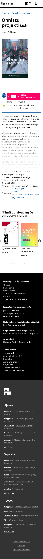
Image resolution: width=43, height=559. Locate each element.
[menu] (40, 3)
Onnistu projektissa (21, 13)
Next (39, 241)
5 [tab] (21, 263)
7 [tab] (28, 263)
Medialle (7, 359)
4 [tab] (18, 263)
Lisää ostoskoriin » (28, 96)
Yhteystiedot (9, 353)
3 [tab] (15, 263)
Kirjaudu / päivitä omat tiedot (17, 342)
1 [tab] (8, 263)
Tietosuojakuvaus (11, 368)
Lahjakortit (8, 288)
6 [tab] (24, 263)
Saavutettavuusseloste (14, 371)
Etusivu (5, 13)
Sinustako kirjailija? (12, 356)
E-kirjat (6, 297)
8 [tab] (31, 263)
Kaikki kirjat (18, 189)
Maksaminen (9, 291)
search (30, 4)
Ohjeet (6, 285)
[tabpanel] (10, 238)
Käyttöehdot (9, 365)
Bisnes (15, 192)
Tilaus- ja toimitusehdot (14, 294)
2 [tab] (11, 263)
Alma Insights (10, 362)
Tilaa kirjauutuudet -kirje (15, 299)
